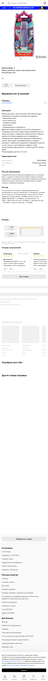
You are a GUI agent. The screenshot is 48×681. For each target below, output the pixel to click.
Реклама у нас (7, 647)
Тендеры (5, 629)
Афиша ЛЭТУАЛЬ (8, 613)
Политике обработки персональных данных (20, 665)
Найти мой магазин (9, 566)
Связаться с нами (9, 606)
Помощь (5, 578)
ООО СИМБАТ (7, 103)
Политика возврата (9, 602)
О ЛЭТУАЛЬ (6, 552)
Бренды (5, 622)
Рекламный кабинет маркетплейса (15, 640)
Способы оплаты (8, 582)
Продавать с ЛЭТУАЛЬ (10, 555)
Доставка (5, 586)
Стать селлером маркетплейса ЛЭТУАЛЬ (17, 636)
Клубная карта (7, 559)
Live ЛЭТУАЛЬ (7, 609)
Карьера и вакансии (10, 570)
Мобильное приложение (11, 625)
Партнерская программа (11, 633)
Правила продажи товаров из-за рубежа (17, 593)
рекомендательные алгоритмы (12, 661)
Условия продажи (8, 589)
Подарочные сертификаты (12, 562)
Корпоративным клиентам (12, 643)
